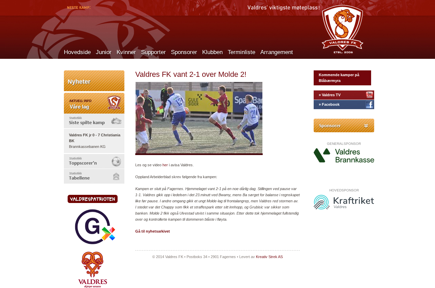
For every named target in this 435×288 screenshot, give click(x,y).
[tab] (94, 121)
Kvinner (126, 52)
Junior (103, 52)
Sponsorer (184, 52)
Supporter (153, 52)
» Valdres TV (330, 95)
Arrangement (276, 52)
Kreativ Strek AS (269, 257)
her (165, 165)
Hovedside (77, 52)
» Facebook (329, 104)
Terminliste (241, 52)
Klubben (212, 52)
